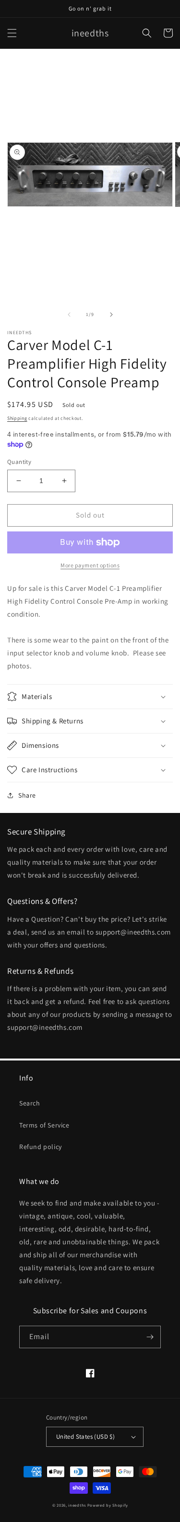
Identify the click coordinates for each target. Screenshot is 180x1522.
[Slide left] (69, 314)
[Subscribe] (149, 1337)
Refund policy (40, 1146)
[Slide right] (111, 314)
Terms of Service (44, 1125)
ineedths (77, 1505)
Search (29, 1103)
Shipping (17, 418)
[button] (12, 33)
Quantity (19, 462)
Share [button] (27, 795)
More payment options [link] (90, 565)
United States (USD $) (85, 1436)
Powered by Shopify (107, 1505)
